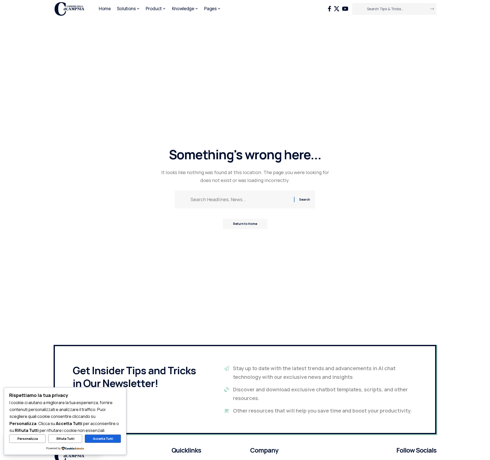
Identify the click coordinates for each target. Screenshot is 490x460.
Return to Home (245, 224)
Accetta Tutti (103, 439)
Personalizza (27, 439)
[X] (337, 9)
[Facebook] (329, 9)
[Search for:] (240, 199)
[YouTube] (345, 9)
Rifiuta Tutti (65, 439)
